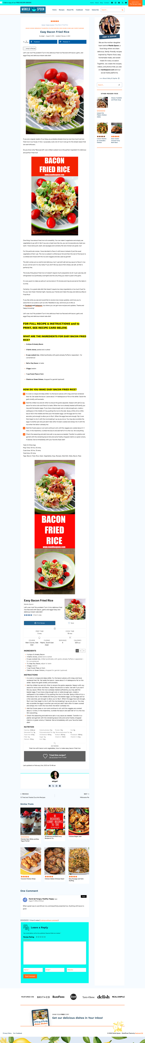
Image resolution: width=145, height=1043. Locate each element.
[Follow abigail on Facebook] (49, 785)
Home (92, 2)
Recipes (61, 10)
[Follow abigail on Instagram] (56, 785)
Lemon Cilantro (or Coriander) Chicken (101, 140)
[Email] (125, 2)
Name (26, 970)
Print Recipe (41, 623)
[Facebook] (112, 2)
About (97, 2)
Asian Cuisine (30, 28)
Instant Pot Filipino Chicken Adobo (102, 115)
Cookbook (79, 10)
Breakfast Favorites (41, 28)
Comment (27, 940)
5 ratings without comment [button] (49, 920)
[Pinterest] (118, 2)
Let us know (53, 757)
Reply (83, 896)
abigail (42, 36)
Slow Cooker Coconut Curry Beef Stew (115, 140)
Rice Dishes (63, 28)
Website (70, 970)
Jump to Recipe (30, 48)
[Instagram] (115, 2)
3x (84, 651)
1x (77, 651)
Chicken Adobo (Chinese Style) (54, 879)
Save (72, 623)
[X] (122, 2)
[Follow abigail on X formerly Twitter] (53, 785)
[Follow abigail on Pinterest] (59, 785)
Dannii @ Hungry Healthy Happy (41, 899)
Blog (101, 2)
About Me (70, 10)
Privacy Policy (7, 1033)
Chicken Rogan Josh (75, 836)
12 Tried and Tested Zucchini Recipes (32, 795)
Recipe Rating (28, 937)
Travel (87, 10)
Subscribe (95, 10)
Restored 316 (139, 1033)
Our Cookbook (17, 1033)
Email (48, 970)
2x (80, 651)
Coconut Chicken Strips (28, 879)
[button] (51, 21)
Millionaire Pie (84, 795)
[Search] (119, 85)
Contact (106, 2)
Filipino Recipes (54, 28)
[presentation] (102, 102)
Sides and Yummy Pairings (76, 28)
